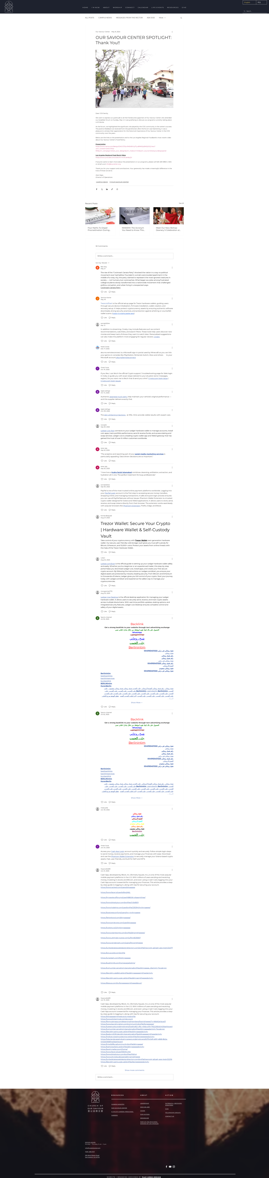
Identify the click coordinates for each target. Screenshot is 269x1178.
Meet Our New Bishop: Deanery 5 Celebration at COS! (168, 229)
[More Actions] (172, 267)
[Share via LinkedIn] (107, 189)
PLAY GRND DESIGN (151, 1177)
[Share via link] (112, 189)
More (161, 18)
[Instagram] (173, 1166)
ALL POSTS (89, 18)
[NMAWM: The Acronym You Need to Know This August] (134, 215)
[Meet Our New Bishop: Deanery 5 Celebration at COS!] (168, 215)
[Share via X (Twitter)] (102, 189)
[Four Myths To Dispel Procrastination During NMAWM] (100, 215)
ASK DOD (151, 18)
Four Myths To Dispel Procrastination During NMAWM (98, 229)
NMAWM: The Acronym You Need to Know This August (133, 229)
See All (181, 203)
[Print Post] (117, 189)
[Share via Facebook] (97, 189)
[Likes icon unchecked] (102, 292)
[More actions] (172, 31)
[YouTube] (170, 1166)
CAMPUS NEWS (105, 18)
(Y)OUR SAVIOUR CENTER (119, 182)
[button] (95, 7)
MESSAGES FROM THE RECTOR (129, 18)
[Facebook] (166, 1166)
